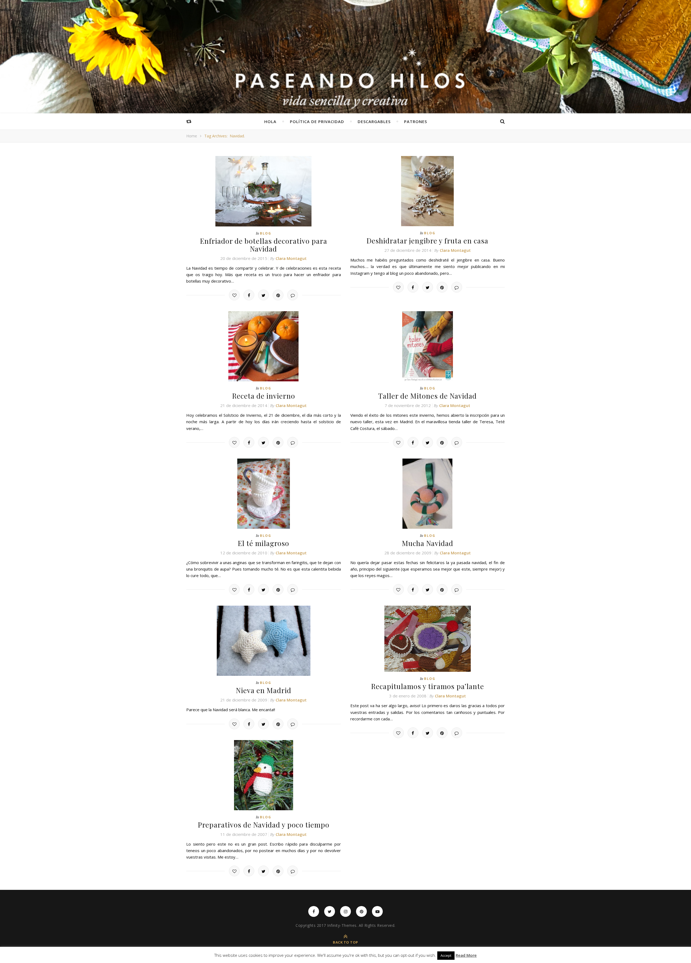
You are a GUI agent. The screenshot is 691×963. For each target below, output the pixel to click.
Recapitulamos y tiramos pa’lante (427, 686)
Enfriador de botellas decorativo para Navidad (263, 244)
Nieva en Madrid (263, 690)
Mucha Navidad (427, 543)
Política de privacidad (317, 121)
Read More (466, 955)
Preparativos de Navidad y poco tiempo (263, 824)
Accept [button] (446, 955)
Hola (270, 121)
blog (265, 233)
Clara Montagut (291, 258)
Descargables (374, 121)
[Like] (234, 295)
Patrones (415, 121)
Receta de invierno (263, 396)
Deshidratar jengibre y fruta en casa (427, 240)
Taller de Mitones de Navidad (427, 396)
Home (191, 135)
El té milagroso (263, 543)
